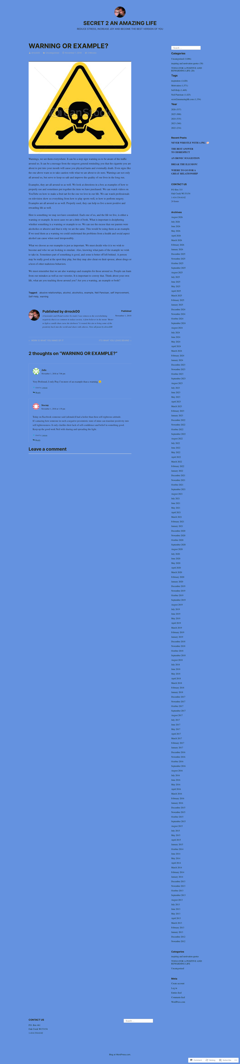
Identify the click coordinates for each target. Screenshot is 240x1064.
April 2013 (176, 918)
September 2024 (178, 323)
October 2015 (177, 816)
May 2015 (175, 835)
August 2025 (177, 272)
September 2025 (178, 267)
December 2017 (178, 696)
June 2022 (175, 447)
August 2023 (177, 383)
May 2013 (175, 913)
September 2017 (178, 710)
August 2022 (177, 438)
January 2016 (177, 802)
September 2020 (178, 544)
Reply (38, 392)
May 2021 (175, 507)
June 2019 (175, 613)
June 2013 (175, 908)
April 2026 (176, 235)
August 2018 (177, 659)
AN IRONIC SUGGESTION (185, 158)
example (88, 292)
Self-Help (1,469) (179, 90)
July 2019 (175, 609)
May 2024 (175, 341)
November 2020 (178, 535)
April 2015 (176, 839)
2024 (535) (176, 118)
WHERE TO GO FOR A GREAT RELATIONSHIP (184, 171)
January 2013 (177, 932)
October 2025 (177, 263)
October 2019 (177, 595)
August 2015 (177, 826)
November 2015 (178, 812)
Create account (177, 983)
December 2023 (178, 364)
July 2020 (175, 553)
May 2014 (175, 858)
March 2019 (176, 627)
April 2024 (176, 346)
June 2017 (175, 724)
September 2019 (178, 599)
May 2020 (175, 563)
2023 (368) (176, 123)
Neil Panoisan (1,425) (181, 94)
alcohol (67, 292)
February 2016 (177, 798)
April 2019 (176, 622)
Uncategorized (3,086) (181, 58)
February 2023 (177, 410)
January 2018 (177, 692)
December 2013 (178, 881)
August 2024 (177, 327)
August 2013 (177, 899)
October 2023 (177, 373)
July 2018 (175, 664)
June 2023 (175, 392)
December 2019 (178, 586)
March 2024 (176, 350)
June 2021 (175, 503)
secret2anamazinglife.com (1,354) (186, 99)
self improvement (119, 292)
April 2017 (176, 733)
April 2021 (176, 512)
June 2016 (175, 779)
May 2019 (175, 618)
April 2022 (176, 456)
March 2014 (176, 867)
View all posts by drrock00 (100, 326)
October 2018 (177, 650)
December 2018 (178, 641)
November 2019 (178, 590)
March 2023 (176, 406)
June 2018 (175, 669)
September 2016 (178, 765)
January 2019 (177, 636)
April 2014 (176, 862)
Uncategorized (52, 53)
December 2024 (178, 309)
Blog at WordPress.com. (120, 1054)
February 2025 (177, 300)
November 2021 (178, 480)
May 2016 (175, 784)
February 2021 (177, 521)
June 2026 (175, 226)
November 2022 (178, 424)
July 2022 (175, 443)
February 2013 (177, 927)
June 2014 (175, 853)
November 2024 (178, 313)
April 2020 (176, 567)
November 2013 (178, 885)
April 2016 (176, 789)
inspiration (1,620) (179, 80)
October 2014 (177, 849)
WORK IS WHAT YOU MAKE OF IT (45, 341)
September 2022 (178, 433)
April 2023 (176, 401)
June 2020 (175, 558)
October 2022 (177, 429)
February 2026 (177, 244)
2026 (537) (176, 109)
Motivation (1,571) (179, 85)
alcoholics (77, 292)
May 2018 (175, 673)
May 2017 (175, 729)
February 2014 (177, 872)
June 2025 (175, 281)
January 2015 (177, 844)
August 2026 (177, 217)
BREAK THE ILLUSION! (184, 164)
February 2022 (177, 466)
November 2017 (178, 701)
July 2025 (175, 276)
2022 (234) (176, 127)
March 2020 (176, 572)
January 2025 (177, 304)
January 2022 (177, 470)
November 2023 (178, 369)
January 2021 (177, 526)
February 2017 (177, 742)
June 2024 (175, 337)
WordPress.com (178, 1001)
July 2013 (175, 904)
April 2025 (176, 290)
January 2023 (177, 415)
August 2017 (177, 715)
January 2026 (177, 249)
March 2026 (176, 240)
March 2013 (176, 922)
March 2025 (176, 295)
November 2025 (178, 258)
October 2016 (177, 761)
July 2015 (175, 830)
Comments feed (178, 997)
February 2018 (177, 687)
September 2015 (178, 821)
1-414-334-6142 (178, 197)
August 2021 (177, 493)
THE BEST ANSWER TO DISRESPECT (182, 150)
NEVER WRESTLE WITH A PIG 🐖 (190, 142)
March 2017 (176, 738)
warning (44, 296)
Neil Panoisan (102, 292)
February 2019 (177, 632)
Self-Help (33, 296)
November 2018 (178, 646)
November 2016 (178, 756)
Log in (174, 988)
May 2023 (175, 396)
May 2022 (175, 452)
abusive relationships (50, 292)
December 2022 (178, 420)
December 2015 (178, 807)
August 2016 (177, 770)
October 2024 (177, 318)
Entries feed (176, 992)
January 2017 (177, 747)
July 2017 (175, 719)
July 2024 (175, 332)
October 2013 (177, 890)
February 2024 (177, 355)
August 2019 (177, 604)
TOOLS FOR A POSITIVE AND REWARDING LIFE (186, 962)
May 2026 (175, 230)
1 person (44, 387)
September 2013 (178, 895)
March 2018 (176, 682)
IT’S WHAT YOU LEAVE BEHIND (114, 341)
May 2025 (175, 286)
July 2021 (175, 498)
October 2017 (177, 706)
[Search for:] (186, 47)
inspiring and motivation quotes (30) (187, 63)
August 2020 (177, 549)
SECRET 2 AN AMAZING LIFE (120, 23)
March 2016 (176, 793)
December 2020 (178, 530)
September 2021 (178, 489)
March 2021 (176, 516)
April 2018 (176, 678)
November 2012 (178, 941)
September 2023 (178, 378)
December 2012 (178, 936)
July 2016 (175, 775)
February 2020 (177, 576)
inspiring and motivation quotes (185, 956)
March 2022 (176, 461)
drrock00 (35, 53)
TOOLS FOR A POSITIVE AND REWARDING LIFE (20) (186, 69)
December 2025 (178, 253)
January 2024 (177, 360)
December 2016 (178, 752)
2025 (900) (176, 114)
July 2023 (175, 387)
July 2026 (175, 221)
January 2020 (177, 581)
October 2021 (177, 484)
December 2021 (178, 475)
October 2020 (177, 539)
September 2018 (178, 655)
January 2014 (177, 876)
